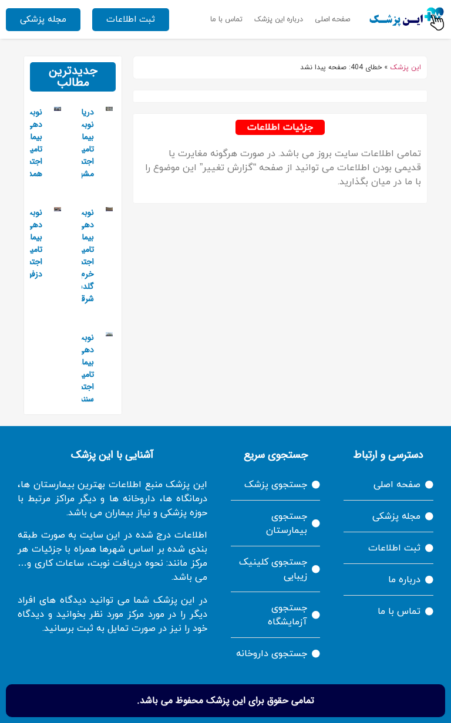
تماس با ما (226, 19)
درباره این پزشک (278, 19)
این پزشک (405, 67)
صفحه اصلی (332, 19)
